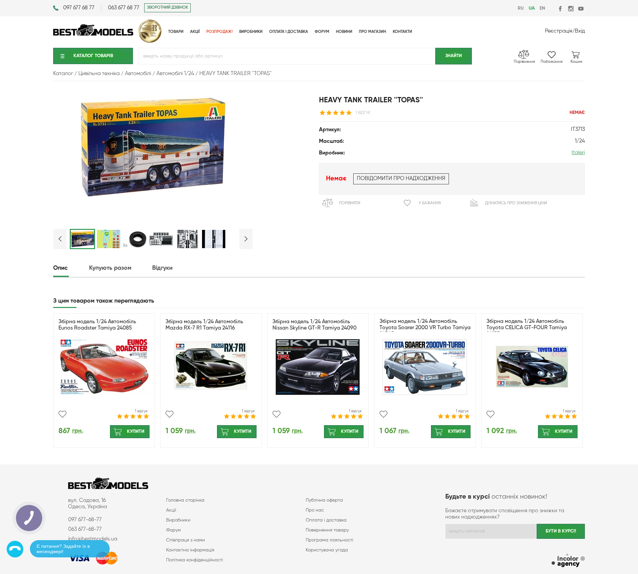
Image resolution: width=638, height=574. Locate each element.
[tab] (70, 268)
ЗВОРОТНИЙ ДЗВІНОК (167, 8)
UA (532, 8)
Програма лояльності (329, 540)
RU (521, 8)
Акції (171, 510)
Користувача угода (327, 550)
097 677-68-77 (85, 520)
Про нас (315, 510)
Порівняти (349, 203)
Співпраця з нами (185, 540)
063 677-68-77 (85, 529)
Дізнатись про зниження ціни (516, 203)
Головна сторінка (185, 500)
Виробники (178, 520)
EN (542, 8)
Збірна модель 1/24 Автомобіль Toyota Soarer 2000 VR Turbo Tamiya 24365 (425, 328)
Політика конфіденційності (194, 560)
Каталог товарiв (93, 55)
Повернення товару (327, 530)
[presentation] (70, 268)
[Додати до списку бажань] (62, 414)
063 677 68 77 (123, 8)
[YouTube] (581, 8)
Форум (173, 530)
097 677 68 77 (78, 8)
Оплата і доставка (326, 520)
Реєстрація (558, 31)
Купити (135, 431)
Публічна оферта (324, 500)
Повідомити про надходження (401, 178)
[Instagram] (571, 8)
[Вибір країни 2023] (149, 41)
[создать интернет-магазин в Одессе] (568, 561)
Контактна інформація (190, 550)
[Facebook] (561, 8)
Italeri (578, 152)
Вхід (580, 31)
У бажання (430, 203)
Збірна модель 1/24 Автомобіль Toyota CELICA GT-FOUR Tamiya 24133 (526, 328)
